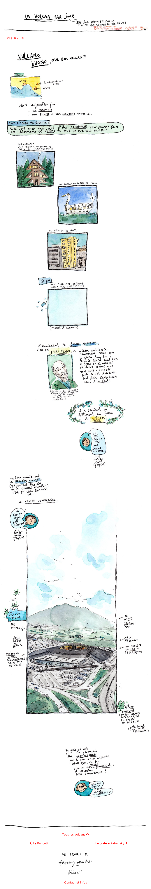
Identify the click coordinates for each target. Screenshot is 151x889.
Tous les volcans (73, 834)
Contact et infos (75, 882)
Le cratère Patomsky (109, 843)
